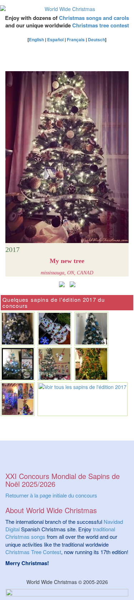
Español (55, 39)
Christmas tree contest (100, 25)
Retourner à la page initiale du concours (51, 495)
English (36, 39)
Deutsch (96, 39)
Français (76, 39)
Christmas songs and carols (94, 18)
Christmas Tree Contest (33, 552)
